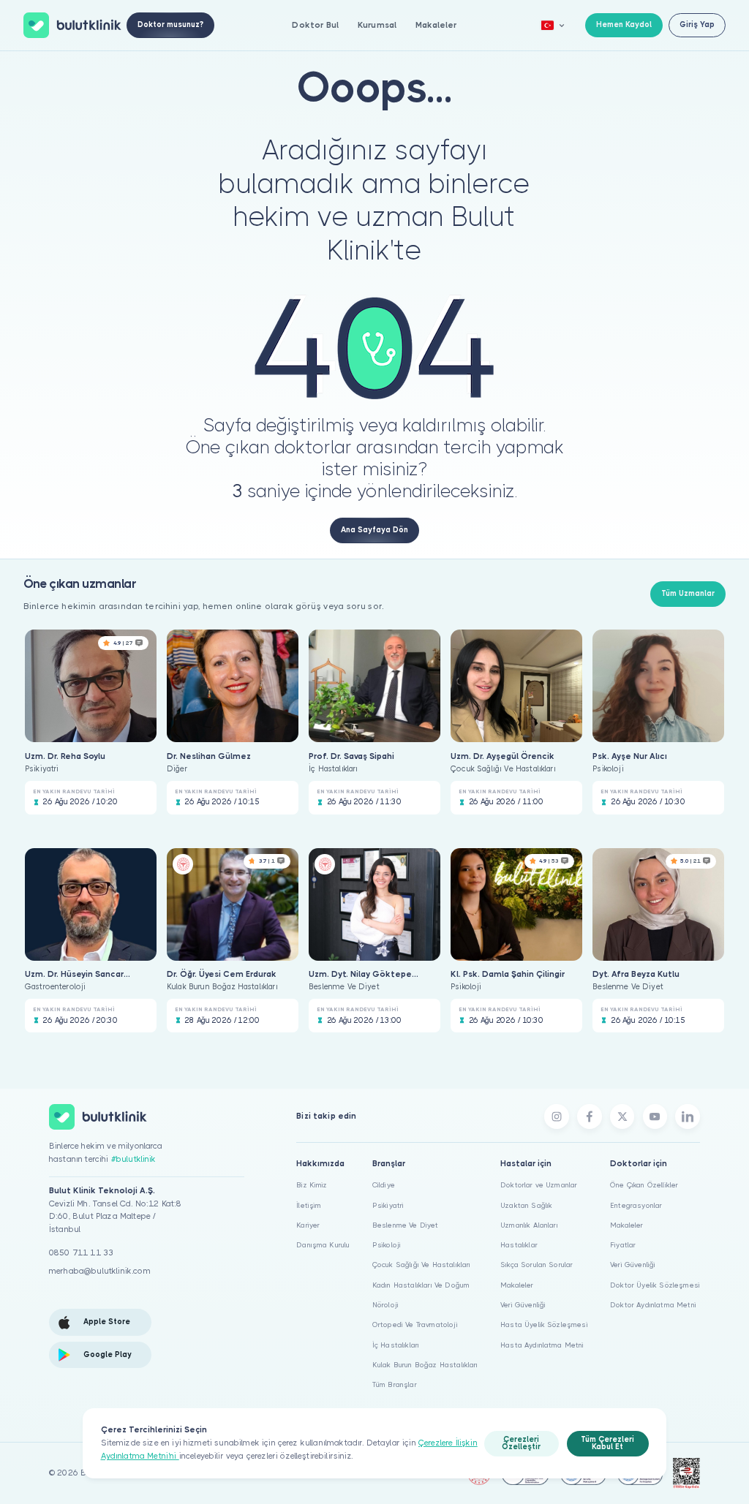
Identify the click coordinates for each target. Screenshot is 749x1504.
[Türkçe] (553, 25)
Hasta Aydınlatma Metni (542, 1345)
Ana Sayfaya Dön (374, 529)
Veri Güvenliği (523, 1305)
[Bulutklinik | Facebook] (589, 1116)
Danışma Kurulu (323, 1245)
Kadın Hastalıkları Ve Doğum (421, 1285)
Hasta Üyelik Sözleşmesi (544, 1324)
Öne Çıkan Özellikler (644, 1185)
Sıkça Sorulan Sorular (536, 1265)
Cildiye (383, 1185)
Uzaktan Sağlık (526, 1205)
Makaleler (435, 25)
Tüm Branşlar (394, 1384)
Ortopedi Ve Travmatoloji (415, 1324)
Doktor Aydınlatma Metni (653, 1305)
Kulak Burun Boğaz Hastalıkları (425, 1365)
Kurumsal (377, 25)
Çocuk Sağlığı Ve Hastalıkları (421, 1265)
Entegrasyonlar (636, 1205)
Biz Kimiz (311, 1185)
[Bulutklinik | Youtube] (655, 1116)
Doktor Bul (315, 25)
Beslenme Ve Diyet (405, 1225)
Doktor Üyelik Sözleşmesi (655, 1285)
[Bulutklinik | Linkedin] (687, 1116)
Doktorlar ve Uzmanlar (538, 1185)
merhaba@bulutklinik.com (100, 1271)
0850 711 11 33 (81, 1253)
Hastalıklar (519, 1245)
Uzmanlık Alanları (529, 1225)
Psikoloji (386, 1245)
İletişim (308, 1205)
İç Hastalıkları (395, 1345)
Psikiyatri (388, 1205)
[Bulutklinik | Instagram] (556, 1116)
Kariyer (308, 1225)
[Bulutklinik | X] (622, 1116)
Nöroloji (385, 1305)
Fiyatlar (623, 1245)
